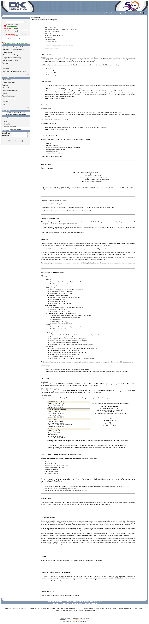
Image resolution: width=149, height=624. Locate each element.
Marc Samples (35, 608)
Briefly (102, 608)
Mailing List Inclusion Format (12, 608)
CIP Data (78, 610)
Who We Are (108, 608)
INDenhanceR (64, 610)
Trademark (141, 608)
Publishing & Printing (93, 608)
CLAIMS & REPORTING (51, 42)
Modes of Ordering (51, 75)
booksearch (114, 85)
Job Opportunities (86, 610)
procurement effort (121, 522)
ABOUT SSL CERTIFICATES (15, 129)
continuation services (69, 156)
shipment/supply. (102, 249)
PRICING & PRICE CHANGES (53, 31)
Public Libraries (55, 610)
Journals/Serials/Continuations (47, 608)
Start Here (42, 17)
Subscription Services (66, 119)
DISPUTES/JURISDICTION (52, 48)
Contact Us (134, 608)
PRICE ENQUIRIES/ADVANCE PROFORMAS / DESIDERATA (61, 29)
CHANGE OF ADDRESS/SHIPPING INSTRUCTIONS (59, 46)
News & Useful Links (62, 608)
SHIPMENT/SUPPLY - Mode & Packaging (56, 35)
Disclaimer (95, 610)
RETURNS (48, 44)
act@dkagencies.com (123, 486)
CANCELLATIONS (50, 40)
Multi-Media (72, 608)
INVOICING (48, 33)
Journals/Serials (50, 70)
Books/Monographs (51, 68)
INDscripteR (72, 610)
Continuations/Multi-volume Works (55, 73)
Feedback (115, 608)
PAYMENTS (48, 37)
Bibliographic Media (112, 94)
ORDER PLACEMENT (51, 27)
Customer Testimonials (124, 608)
